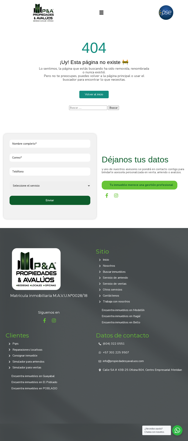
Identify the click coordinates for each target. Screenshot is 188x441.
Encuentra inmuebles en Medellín (123, 310)
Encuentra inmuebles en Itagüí (121, 316)
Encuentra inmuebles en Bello (121, 322)
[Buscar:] (88, 108)
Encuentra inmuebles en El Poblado (34, 382)
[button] (101, 12)
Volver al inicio (94, 94)
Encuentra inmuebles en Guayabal (33, 376)
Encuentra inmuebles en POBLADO (34, 388)
